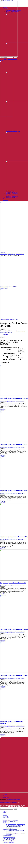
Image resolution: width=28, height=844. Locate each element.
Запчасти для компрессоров (12, 11)
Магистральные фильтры (12, 193)
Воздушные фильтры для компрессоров (14, 401)
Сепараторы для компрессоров (16, 254)
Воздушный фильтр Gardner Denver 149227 (13, 444)
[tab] (15, 334)
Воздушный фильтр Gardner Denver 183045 (13, 537)
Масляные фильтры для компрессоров (15, 825)
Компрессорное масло (11, 194)
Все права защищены (9, 802)
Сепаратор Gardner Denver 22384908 (9, 319)
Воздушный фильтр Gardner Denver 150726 (13, 490)
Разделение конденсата (11, 197)
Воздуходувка (9, 827)
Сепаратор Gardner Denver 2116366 (8, 286)
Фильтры (6, 254)
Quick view (2, 410)
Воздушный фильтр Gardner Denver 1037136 (14, 398)
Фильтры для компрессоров (12, 12)
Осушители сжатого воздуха (13, 131)
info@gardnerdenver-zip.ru (8, 0)
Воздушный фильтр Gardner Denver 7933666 (14, 675)
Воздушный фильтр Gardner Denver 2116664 (14, 629)
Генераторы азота (10, 191)
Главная (2, 254)
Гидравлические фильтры (12, 196)
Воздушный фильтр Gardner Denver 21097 (13, 583)
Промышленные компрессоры (13, 10)
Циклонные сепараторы (12, 192)
